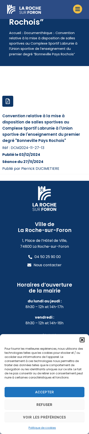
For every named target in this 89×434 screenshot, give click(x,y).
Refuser (44, 405)
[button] (82, 340)
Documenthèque (38, 33)
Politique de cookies (42, 428)
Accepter (44, 392)
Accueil (15, 33)
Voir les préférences (44, 417)
